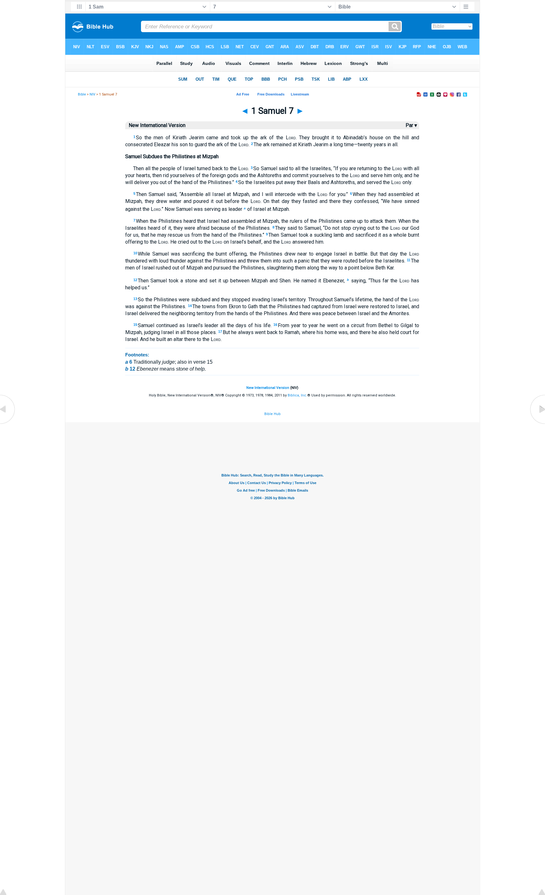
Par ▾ (411, 125)
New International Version (267, 388)
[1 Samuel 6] (8, 424)
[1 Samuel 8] (537, 424)
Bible (82, 94)
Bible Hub (272, 414)
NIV (92, 94)
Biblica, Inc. (297, 395)
